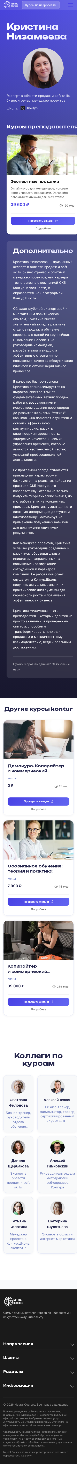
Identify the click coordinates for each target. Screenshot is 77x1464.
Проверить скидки (40, 220)
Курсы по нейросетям (40, 5)
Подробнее (43, 228)
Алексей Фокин (57, 1100)
